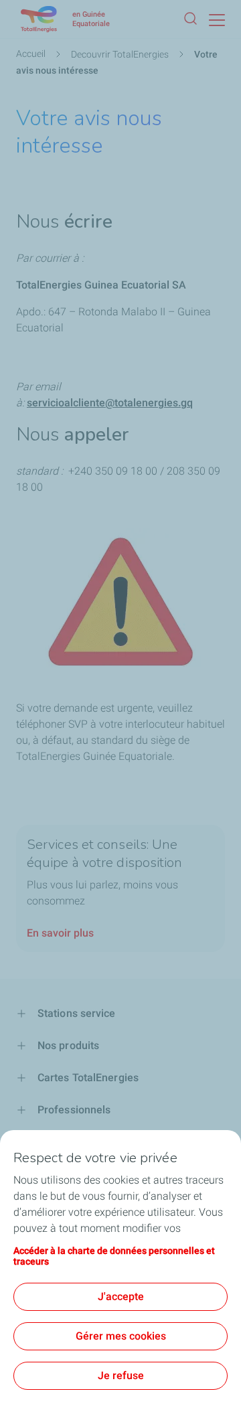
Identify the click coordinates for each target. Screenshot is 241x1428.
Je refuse (121, 1375)
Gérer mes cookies (121, 1336)
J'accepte (121, 1296)
